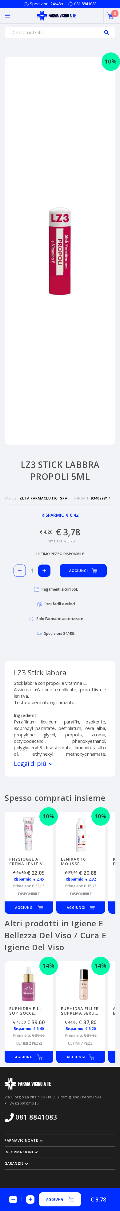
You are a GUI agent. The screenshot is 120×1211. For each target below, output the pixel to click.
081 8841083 (85, 3)
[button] (60, 1140)
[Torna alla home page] (56, 15)
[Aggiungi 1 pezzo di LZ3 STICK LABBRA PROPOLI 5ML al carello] (44, 571)
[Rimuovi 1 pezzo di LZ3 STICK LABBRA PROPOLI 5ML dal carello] (20, 571)
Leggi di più (31, 763)
